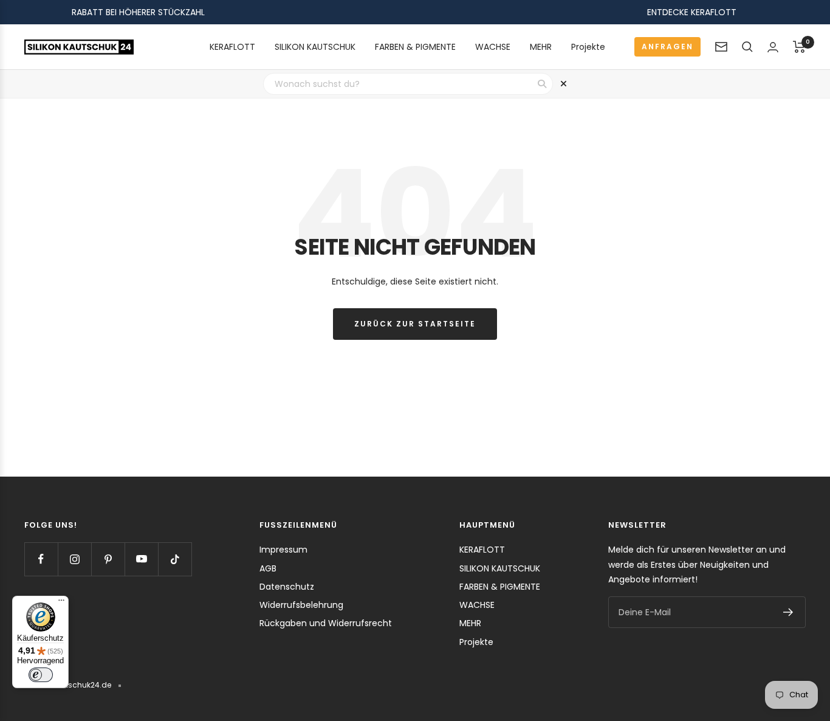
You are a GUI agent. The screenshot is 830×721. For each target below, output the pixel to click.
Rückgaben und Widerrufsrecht (325, 623)
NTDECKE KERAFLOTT (693, 12)
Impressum (283, 549)
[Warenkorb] (799, 47)
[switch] (41, 675)
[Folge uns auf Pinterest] (108, 559)
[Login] (772, 47)
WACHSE (492, 47)
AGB (267, 568)
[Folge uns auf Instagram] (74, 559)
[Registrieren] (788, 612)
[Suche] (747, 46)
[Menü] (61, 603)
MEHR (541, 47)
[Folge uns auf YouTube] (141, 559)
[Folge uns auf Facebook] (41, 559)
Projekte (588, 47)
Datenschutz (286, 587)
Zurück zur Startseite (415, 324)
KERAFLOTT (232, 47)
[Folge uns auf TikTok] (174, 559)
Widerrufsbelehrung (301, 605)
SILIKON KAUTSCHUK (315, 47)
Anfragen (667, 46)
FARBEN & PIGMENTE (415, 47)
